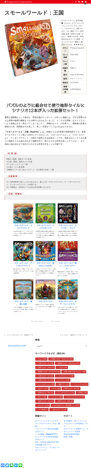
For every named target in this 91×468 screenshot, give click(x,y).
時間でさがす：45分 (45, 393)
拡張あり (83, 393)
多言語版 (79, 20)
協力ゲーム (43, 388)
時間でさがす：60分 (72, 388)
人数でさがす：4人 (45, 363)
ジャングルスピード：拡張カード (19, 335)
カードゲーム (63, 380)
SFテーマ (42, 397)
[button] (85, 4)
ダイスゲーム (43, 405)
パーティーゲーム (80, 384)
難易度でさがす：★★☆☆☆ (62, 359)
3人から (56, 388)
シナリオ (69, 26)
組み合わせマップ (68, 39)
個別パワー (74, 31)
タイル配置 (43, 409)
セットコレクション (46, 384)
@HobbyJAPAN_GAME (17, 346)
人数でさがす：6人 (45, 380)
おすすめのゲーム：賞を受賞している (66, 405)
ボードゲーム (69, 20)
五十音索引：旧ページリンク (75, 421)
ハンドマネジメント (65, 376)
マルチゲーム (69, 28)
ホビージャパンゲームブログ (46, 421)
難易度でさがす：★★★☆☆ (68, 363)
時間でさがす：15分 (45, 401)
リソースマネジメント (66, 393)
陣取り (77, 42)
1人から (63, 367)
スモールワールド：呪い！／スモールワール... (68, 265)
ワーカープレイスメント (75, 397)
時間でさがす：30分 (46, 367)
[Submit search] (86, 346)
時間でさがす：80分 (76, 36)
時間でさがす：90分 (65, 401)
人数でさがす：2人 (59, 409)
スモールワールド (45, 301)
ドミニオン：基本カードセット (72, 335)
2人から (67, 23)
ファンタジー (56, 397)
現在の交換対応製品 (72, 434)
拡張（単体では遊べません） (74, 372)
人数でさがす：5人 (45, 376)
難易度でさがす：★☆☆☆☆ (49, 372)
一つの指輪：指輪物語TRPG (46, 434)
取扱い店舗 (68, 437)
